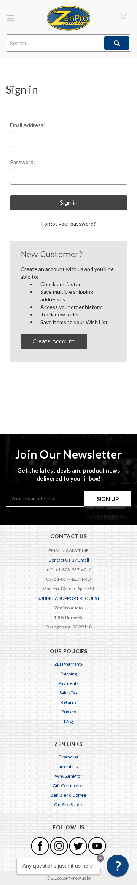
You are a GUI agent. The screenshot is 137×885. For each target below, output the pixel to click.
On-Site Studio (68, 804)
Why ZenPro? (68, 776)
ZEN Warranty (68, 664)
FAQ (68, 721)
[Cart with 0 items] (123, 15)
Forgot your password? (68, 223)
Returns (69, 702)
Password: (22, 162)
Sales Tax (68, 692)
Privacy (68, 711)
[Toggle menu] (10, 18)
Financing (68, 757)
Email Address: (27, 125)
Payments (68, 683)
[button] (118, 866)
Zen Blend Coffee (68, 795)
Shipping (68, 674)
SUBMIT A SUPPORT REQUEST (68, 598)
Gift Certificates (69, 785)
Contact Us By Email (68, 560)
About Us (68, 766)
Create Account (54, 341)
